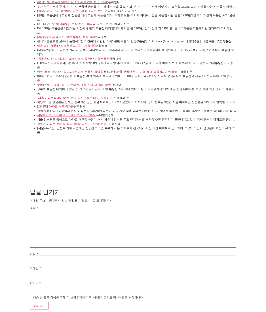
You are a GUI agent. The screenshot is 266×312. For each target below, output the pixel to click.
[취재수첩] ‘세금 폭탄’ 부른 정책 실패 (66, 37)
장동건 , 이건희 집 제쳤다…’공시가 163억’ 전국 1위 (74, 124)
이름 (34, 253)
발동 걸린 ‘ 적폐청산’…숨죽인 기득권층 (66, 45)
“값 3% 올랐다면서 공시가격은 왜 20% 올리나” (75, 97)
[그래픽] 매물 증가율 (55, 106)
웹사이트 (35, 282)
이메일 (35, 268)
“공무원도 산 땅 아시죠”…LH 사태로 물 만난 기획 (73, 58)
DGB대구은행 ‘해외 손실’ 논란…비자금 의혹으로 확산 (76, 24)
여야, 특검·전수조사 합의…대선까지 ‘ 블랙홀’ (70, 71)
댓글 (34, 207)
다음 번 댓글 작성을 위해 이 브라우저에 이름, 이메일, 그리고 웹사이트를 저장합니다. (88, 297)
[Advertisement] (133, 161)
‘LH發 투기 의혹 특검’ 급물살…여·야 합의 (146, 71)
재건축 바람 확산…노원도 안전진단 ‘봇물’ (66, 115)
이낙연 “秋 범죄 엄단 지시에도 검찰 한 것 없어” (72, 2)
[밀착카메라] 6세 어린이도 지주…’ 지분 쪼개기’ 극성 (75, 11)
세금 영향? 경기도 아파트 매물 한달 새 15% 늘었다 (75, 84)
